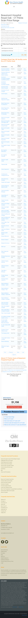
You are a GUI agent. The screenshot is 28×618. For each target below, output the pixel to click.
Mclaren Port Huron (5, 243)
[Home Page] (14, 2)
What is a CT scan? (8, 418)
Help (2, 558)
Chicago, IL (3, 501)
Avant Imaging (4, 93)
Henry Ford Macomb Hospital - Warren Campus (5, 219)
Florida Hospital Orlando (6, 485)
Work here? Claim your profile (8, 27)
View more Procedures (5, 472)
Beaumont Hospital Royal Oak (11, 16)
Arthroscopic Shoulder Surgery (7, 465)
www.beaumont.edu (5, 26)
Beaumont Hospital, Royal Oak (7, 479)
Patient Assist (4, 551)
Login (2, 562)
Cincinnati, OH (4, 502)
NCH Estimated (7, 397)
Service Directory (4, 549)
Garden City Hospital (5, 182)
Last (23, 352)
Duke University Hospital (6, 482)
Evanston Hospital (5, 484)
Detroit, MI (3, 504)
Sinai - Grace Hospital (5, 313)
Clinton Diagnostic (5, 169)
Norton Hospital (4, 492)
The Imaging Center (5, 333)
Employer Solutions (5, 559)
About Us (3, 556)
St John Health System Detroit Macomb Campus (5, 321)
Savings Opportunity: (8, 399)
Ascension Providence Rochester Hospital (5, 83)
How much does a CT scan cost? (12, 420)
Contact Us (6, 558)
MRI (2, 470)
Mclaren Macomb (5, 236)
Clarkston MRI (4, 164)
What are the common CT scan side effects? (15, 424)
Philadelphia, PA (4, 507)
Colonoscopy (4, 467)
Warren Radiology (5, 341)
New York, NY (4, 506)
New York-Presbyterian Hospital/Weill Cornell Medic (11, 489)
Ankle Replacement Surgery (6, 462)
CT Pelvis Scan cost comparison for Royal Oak (16, 370)
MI (6, 24)
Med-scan (3, 246)
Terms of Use (10, 561)
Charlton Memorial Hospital (6, 480)
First (5, 352)
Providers (3, 553)
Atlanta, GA (3, 499)
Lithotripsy (3, 468)
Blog (2, 554)
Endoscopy (10, 467)
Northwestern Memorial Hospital (7, 490)
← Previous (10, 352)
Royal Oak (3, 24)
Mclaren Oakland (4, 239)
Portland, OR (3, 511)
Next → (18, 352)
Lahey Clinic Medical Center (6, 487)
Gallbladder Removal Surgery (7, 460)
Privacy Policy (4, 561)
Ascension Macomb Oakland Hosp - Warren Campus (5, 73)
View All (14, 354)
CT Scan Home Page (9, 417)
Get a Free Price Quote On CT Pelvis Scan (14, 374)
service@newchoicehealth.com (7, 533)
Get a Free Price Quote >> (14, 407)
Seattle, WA (3, 512)
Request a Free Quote (22, 22)
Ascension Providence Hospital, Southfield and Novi (5, 78)
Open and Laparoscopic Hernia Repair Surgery (10, 458)
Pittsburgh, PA (4, 509)
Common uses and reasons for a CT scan (14, 422)
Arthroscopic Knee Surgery (6, 463)
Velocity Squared (24, 615)
